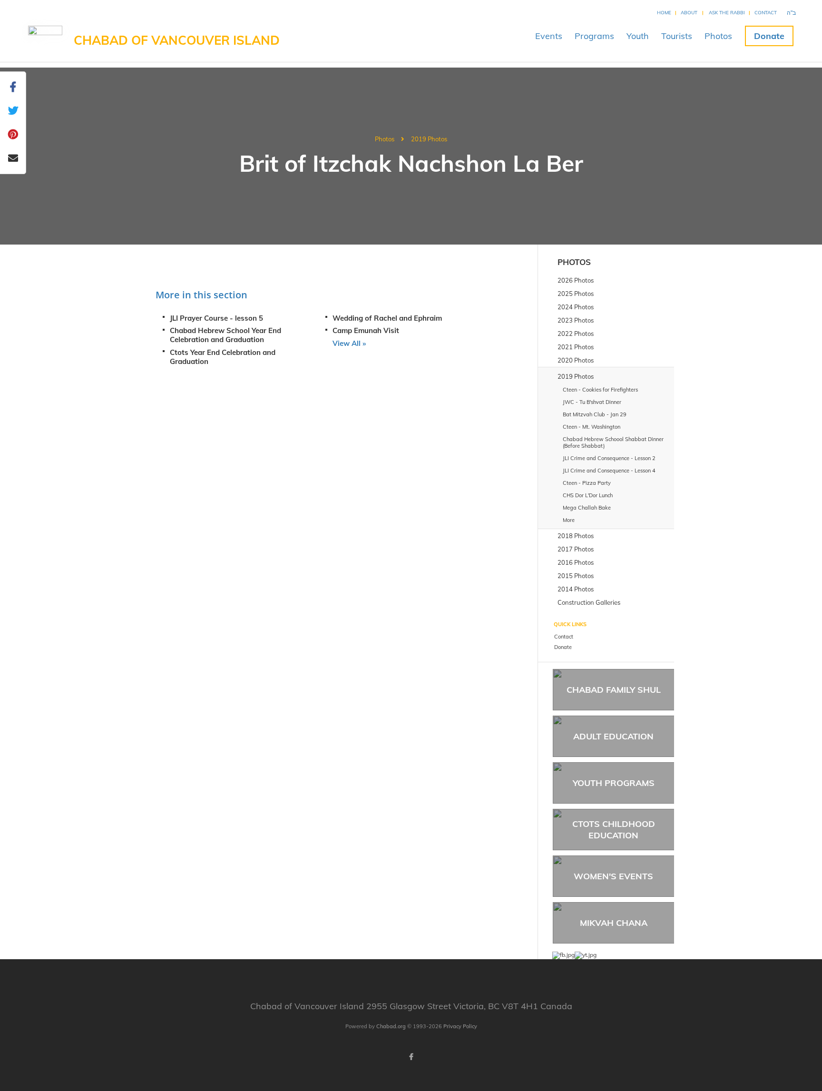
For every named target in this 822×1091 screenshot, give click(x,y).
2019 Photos (429, 139)
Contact (765, 13)
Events (548, 35)
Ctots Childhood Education (613, 829)
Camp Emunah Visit (366, 330)
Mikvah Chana (613, 922)
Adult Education (613, 736)
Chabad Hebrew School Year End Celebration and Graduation (225, 335)
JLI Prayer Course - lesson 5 (216, 318)
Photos (718, 35)
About (689, 13)
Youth (637, 35)
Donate (769, 35)
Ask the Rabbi (727, 13)
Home (664, 13)
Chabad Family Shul (614, 689)
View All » (349, 343)
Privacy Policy (460, 1026)
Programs (594, 35)
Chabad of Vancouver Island (177, 40)
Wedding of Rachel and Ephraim (387, 318)
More (569, 520)
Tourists (676, 35)
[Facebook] (411, 1057)
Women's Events (613, 876)
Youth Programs (614, 782)
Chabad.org (391, 1026)
